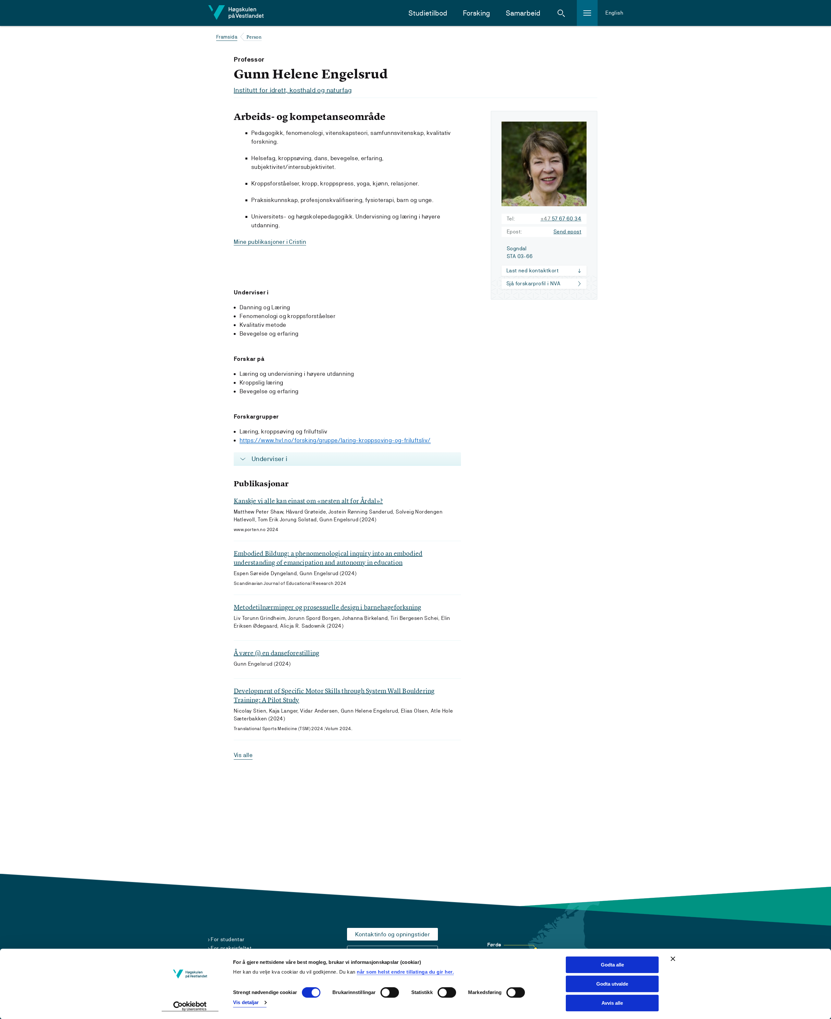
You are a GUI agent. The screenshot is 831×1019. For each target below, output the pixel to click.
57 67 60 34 (560, 219)
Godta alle (612, 964)
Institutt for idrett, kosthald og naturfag (293, 90)
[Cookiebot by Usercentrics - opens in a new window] (190, 1006)
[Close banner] (673, 958)
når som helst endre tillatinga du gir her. (405, 972)
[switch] (389, 993)
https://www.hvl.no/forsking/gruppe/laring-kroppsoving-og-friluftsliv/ (335, 440)
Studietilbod (427, 13)
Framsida (226, 37)
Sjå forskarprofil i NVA (533, 283)
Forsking (476, 13)
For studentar (227, 939)
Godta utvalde (612, 984)
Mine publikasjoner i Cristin (270, 241)
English (614, 13)
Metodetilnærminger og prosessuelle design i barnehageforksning (327, 607)
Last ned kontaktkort (532, 270)
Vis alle (243, 755)
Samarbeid (523, 13)
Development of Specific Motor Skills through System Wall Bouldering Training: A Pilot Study (334, 695)
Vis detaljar (246, 1002)
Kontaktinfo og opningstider (392, 934)
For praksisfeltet (231, 948)
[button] (561, 13)
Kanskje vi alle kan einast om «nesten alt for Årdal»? (308, 500)
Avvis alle (612, 1003)
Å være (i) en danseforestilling (276, 652)
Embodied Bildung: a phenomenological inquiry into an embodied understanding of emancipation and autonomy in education (328, 558)
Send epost (567, 232)
